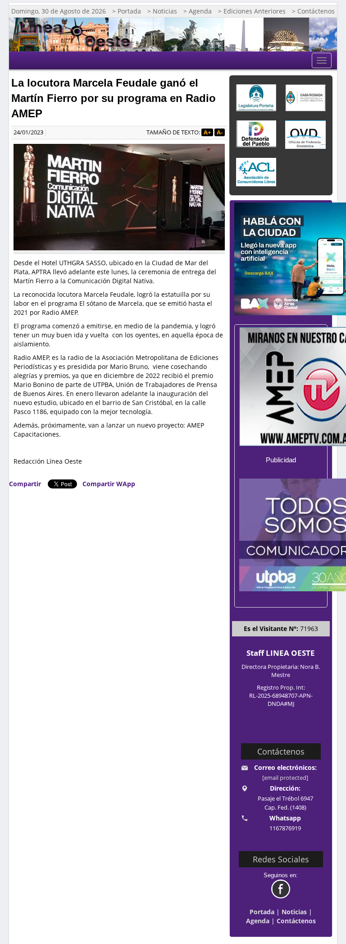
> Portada (126, 11)
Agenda (257, 920)
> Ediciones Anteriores (252, 11)
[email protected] (285, 778)
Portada (262, 911)
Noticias (294, 911)
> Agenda (197, 11)
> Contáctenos (313, 11)
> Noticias (162, 11)
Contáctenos (296, 920)
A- (220, 132)
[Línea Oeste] (77, 34)
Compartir (25, 483)
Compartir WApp (108, 483)
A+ (207, 132)
